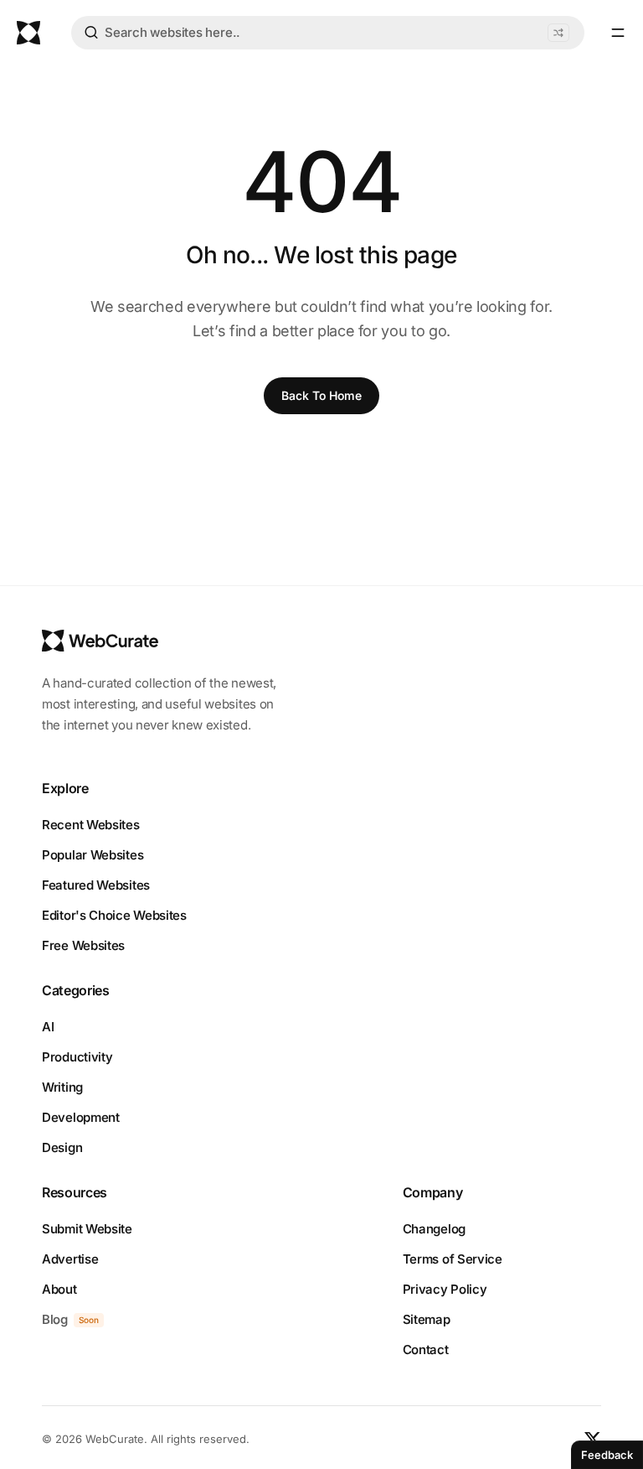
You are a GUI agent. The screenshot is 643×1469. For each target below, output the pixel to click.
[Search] (91, 35)
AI (48, 1027)
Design (62, 1147)
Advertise (70, 1259)
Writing (62, 1087)
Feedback (607, 1454)
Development (81, 1117)
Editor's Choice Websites (114, 915)
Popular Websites (92, 855)
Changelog (434, 1229)
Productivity (77, 1057)
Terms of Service (452, 1259)
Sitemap (426, 1319)
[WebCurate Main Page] (28, 32)
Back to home (321, 395)
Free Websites (83, 945)
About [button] (59, 1289)
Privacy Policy (445, 1289)
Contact (426, 1349)
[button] (558, 32)
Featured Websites (96, 885)
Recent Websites (91, 825)
